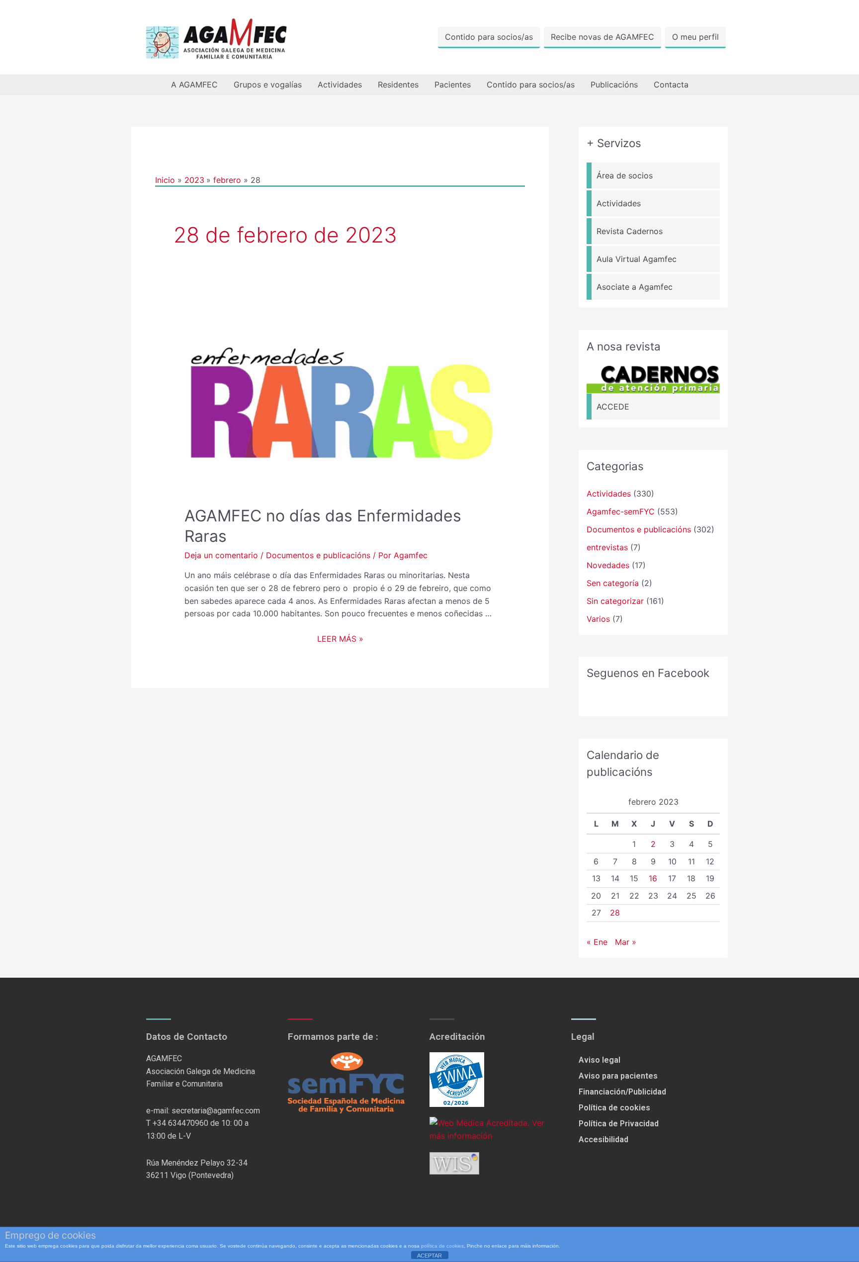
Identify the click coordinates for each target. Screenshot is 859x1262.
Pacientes (452, 84)
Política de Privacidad (619, 1123)
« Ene (597, 942)
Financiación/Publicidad (622, 1091)
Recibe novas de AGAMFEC (602, 37)
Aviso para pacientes (618, 1076)
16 (653, 878)
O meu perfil (695, 37)
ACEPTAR (429, 1256)
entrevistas (607, 547)
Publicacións (614, 84)
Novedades (608, 565)
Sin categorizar (615, 601)
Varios (598, 619)
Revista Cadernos (630, 231)
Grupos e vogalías (268, 84)
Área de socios (625, 175)
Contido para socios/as (489, 37)
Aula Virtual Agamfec (637, 259)
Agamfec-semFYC (621, 511)
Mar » (625, 942)
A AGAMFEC (194, 84)
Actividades (340, 84)
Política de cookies (614, 1107)
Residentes (398, 84)
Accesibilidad (603, 1139)
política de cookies (442, 1246)
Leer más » (340, 639)
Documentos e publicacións (318, 555)
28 (615, 913)
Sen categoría (613, 583)
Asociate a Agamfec (635, 287)
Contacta (671, 84)
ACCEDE (613, 407)
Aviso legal (599, 1060)
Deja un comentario (221, 555)
